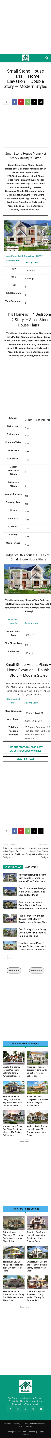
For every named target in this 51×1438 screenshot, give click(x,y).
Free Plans (36, 970)
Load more (24, 1141)
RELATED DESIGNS (13, 867)
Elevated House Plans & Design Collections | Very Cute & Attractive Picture (32, 946)
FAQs (20, 1426)
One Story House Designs (25, 1043)
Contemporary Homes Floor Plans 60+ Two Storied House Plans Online (33, 905)
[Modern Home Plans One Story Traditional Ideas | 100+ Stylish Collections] (14, 1117)
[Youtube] (41, 1409)
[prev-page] (4, 957)
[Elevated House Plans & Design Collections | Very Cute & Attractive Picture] (10, 945)
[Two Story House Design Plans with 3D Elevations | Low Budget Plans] (10, 891)
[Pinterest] (21, 102)
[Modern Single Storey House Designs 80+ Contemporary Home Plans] (37, 1117)
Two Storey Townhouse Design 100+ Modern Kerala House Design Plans (32, 919)
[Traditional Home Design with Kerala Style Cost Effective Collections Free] (14, 1087)
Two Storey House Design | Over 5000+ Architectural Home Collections (33, 932)
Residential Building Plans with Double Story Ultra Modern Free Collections (32, 878)
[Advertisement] (25, 27)
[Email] (40, 102)
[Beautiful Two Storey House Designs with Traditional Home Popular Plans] (37, 1223)
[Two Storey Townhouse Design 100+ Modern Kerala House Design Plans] (10, 918)
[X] (34, 102)
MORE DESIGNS (32, 867)
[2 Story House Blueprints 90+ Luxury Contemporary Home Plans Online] (14, 1223)
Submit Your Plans (37, 1423)
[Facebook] (14, 102)
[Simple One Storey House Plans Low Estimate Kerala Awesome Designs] (14, 1058)
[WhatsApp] (27, 102)
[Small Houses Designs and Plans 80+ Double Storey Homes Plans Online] (37, 1252)
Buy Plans (14, 970)
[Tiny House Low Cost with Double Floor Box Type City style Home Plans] (14, 1252)
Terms (25, 1423)
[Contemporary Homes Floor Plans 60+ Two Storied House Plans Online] (10, 904)
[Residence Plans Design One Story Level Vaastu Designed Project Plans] (37, 1087)
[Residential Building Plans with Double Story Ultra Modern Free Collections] (10, 877)
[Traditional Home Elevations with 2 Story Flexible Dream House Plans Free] (14, 1282)
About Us (7, 1423)
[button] (4, 58)
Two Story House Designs (25, 1209)
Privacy (17, 1423)
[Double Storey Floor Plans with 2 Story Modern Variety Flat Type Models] (37, 1282)
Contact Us (29, 1426)
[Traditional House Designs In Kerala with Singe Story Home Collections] (37, 1058)
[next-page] (9, 957)
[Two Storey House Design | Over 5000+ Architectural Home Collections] (10, 932)
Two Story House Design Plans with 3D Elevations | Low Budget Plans (32, 891)
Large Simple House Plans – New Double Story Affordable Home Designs (37, 853)
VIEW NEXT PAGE (25, 759)
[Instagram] (18, 1409)
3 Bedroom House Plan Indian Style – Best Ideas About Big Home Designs (13, 853)
